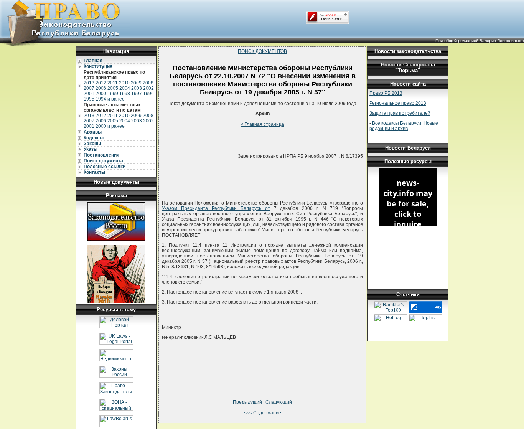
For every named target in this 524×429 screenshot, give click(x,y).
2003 (136, 88)
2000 (101, 93)
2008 (148, 83)
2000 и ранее (110, 126)
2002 (148, 88)
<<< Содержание (262, 413)
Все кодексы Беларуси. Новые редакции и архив (403, 125)
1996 (148, 93)
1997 (136, 93)
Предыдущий (247, 402)
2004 (124, 88)
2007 (89, 88)
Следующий (278, 402)
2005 (112, 88)
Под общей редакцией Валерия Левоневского (479, 40)
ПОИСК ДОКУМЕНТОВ (262, 51)
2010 (124, 83)
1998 (124, 93)
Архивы (93, 132)
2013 (89, 83)
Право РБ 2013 (385, 93)
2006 (101, 88)
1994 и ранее (110, 99)
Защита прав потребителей (399, 113)
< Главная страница (262, 124)
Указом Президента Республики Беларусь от (216, 208)
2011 (112, 83)
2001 (89, 93)
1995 (89, 99)
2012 (101, 83)
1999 (112, 93)
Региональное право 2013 (397, 103)
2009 (136, 83)
